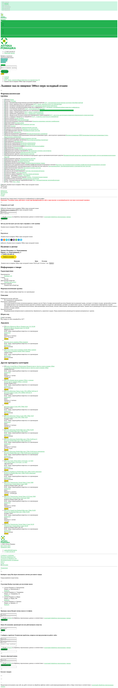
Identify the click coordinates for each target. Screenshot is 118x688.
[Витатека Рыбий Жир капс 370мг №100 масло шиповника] (24, 451)
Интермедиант (19, 141)
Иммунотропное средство (28, 138)
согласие (9, 217)
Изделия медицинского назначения (37, 133)
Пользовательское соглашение (9, 560)
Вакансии (7, 10)
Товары (6, 3)
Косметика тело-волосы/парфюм (34, 146)
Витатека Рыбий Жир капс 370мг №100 (16, 431)
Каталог (6, 25)
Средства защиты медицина (30, 174)
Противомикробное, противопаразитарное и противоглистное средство (69, 166)
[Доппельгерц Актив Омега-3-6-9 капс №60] (20, 496)
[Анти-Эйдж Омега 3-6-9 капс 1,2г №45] (18, 461)
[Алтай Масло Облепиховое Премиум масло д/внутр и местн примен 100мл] (29, 366)
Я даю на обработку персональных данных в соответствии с (36, 217)
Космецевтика (18, 147)
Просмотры (7, 30)
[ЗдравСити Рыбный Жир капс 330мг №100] (20, 510)
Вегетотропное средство (27, 124)
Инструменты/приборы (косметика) (37, 140)
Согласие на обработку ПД (9, 558)
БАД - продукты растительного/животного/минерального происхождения (71, 115)
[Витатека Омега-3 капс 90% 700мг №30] (19, 416)
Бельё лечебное (19, 118)
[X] (11, 240)
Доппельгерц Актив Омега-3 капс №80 (15, 484)
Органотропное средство (28, 158)
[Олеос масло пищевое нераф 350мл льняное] (20, 349)
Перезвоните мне (5, 665)
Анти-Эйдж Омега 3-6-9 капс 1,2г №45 (15, 462)
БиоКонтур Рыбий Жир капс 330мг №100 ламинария (19, 473)
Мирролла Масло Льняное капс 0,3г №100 (16, 328)
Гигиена (13, 126)
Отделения (7, 6)
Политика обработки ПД (8, 557)
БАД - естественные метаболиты (35, 109)
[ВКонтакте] (2, 240)
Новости (6, 5)
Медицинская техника (25, 149)
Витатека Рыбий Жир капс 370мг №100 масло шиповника (21, 453)
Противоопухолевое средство (32, 167)
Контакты (7, 8)
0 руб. (2, 74)
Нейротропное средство (27, 154)
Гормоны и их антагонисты (30, 129)
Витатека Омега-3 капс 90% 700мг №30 (16, 417)
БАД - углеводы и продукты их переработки (45, 116)
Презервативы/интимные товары (35, 163)
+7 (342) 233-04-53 (9, 51)
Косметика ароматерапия (28, 143)
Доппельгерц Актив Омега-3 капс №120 (16, 526)
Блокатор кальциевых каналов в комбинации (46, 121)
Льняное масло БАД (10, 282)
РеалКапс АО (8, 276)
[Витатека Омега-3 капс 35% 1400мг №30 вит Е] (21, 391)
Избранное (7, 31)
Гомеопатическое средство (29, 127)
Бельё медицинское (23, 119)
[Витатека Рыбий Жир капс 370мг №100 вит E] (20, 439)
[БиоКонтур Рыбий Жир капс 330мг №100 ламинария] (22, 471)
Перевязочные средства (27, 160)
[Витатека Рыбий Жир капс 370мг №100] (19, 430)
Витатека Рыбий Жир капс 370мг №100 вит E (17, 440)
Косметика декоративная (27, 144)
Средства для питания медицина (34, 171)
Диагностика (17, 132)
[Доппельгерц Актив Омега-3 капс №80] (18, 482)
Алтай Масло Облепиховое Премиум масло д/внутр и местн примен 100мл (26, 368)
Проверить (4, 619)
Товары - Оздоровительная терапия (37, 177)
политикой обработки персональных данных (57, 217)
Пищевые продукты (24, 161)
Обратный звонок (6, 36)
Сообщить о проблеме (7, 555)
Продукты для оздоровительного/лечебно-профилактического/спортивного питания (81, 164)
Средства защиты (21, 172)
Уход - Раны (16, 181)
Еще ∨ (3, 561)
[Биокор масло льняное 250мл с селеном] (18, 380)
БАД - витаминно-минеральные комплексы (44, 105)
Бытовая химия (19, 123)
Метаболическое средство (28, 152)
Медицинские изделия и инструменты (40, 150)
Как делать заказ (5, 545)
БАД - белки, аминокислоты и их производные (48, 104)
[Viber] (14, 240)
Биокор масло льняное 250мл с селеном (15, 381)
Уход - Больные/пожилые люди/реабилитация (46, 180)
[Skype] (21, 240)
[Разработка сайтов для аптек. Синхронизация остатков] (4, 565)
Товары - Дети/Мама (24, 175)
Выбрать (6, 590)
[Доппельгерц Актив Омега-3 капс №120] (19, 524)
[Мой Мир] (19, 240)
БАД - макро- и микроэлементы (34, 112)
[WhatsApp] (16, 240)
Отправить (4, 218)
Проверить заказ (5, 547)
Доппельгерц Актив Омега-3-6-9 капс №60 (17, 498)
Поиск (6, 24)
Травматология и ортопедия (30, 178)
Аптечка (13, 101)
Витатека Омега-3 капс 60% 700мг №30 (16, 406)
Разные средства (20, 169)
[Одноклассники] (4, 240)
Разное (12, 99)
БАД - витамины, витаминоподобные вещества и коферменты (61, 107)
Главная (6, 2)
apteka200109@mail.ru (10, 550)
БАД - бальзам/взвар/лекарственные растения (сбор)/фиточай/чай (63, 102)
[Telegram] (9, 240)
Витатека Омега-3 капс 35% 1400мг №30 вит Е (18, 392)
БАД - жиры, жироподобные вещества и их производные (21, 80)
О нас (2, 563)
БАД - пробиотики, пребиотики (34, 113)
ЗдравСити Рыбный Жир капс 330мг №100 (17, 512)
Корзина (6, 33)
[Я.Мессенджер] (7, 240)
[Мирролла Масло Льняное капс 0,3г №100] (19, 326)
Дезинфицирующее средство (31, 130)
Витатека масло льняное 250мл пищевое (16, 342)
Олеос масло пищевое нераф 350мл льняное (17, 351)
